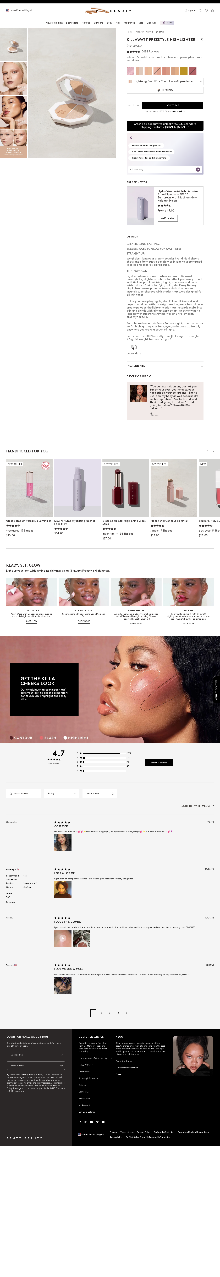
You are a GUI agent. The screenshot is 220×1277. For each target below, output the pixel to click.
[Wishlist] (206, 10)
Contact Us (84, 1091)
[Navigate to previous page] (10, 1013)
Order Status (84, 1071)
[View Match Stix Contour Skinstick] (174, 488)
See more (10, 902)
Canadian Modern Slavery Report (194, 1132)
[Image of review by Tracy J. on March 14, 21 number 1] (63, 985)
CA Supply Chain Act (164, 1132)
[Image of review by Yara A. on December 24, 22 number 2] (81, 938)
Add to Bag (167, 218)
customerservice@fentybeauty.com (95, 1058)
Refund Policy (143, 1132)
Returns (82, 1085)
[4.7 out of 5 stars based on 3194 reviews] (133, 52)
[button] (72, 93)
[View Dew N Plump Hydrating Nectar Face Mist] (77, 488)
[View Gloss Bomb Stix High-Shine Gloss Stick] (125, 488)
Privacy (113, 1132)
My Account (84, 1105)
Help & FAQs (84, 1098)
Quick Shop (29, 511)
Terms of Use (127, 1132)
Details (132, 237)
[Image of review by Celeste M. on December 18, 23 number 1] (63, 842)
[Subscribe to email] (61, 1054)
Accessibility (116, 1137)
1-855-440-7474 (86, 1064)
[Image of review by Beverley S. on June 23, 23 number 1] (63, 889)
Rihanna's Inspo (139, 376)
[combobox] (61, 793)
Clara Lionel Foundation (127, 1067)
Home (130, 31)
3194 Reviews (150, 51)
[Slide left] (208, 451)
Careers (119, 1074)
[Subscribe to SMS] (61, 1065)
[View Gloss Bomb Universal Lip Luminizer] (29, 488)
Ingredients (136, 366)
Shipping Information (88, 1078)
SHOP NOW (31, 621)
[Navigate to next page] (210, 1013)
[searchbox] (26, 793)
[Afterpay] (177, 111)
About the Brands (124, 1060)
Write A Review (159, 763)
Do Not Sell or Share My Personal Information (148, 1137)
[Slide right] (212, 451)
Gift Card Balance (87, 1111)
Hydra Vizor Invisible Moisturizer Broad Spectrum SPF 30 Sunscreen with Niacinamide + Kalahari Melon (178, 196)
